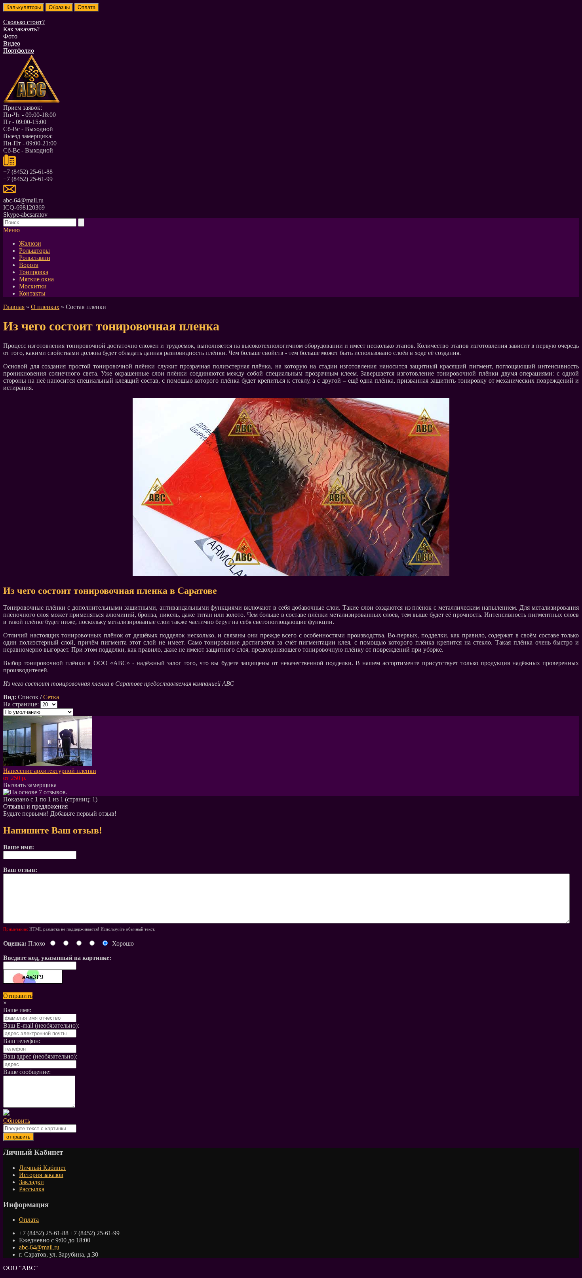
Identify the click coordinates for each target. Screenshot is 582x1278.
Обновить (16, 1120)
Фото (10, 36)
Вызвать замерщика (30, 785)
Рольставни (34, 257)
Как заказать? (21, 29)
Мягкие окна (36, 279)
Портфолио (18, 50)
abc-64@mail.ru (39, 1247)
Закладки (31, 1182)
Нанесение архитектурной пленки (49, 770)
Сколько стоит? (24, 22)
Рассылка (31, 1189)
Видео (11, 43)
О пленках (45, 306)
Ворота (28, 264)
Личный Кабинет (42, 1167)
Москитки (33, 286)
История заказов (41, 1174)
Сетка (51, 697)
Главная (14, 306)
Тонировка (33, 272)
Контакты (32, 293)
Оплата (29, 1219)
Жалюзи (30, 243)
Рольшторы (34, 250)
